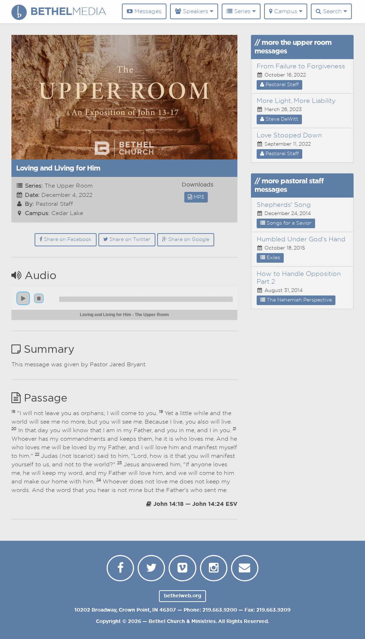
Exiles (272, 257)
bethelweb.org (182, 595)
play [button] (23, 298)
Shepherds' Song (284, 205)
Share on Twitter (129, 239)
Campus (285, 11)
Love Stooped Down (289, 135)
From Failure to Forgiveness (301, 66)
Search (332, 11)
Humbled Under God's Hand (301, 239)
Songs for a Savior (288, 223)
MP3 (198, 197)
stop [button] (39, 298)
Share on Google (188, 239)
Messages (147, 11)
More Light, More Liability (296, 101)
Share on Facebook (67, 239)
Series (242, 11)
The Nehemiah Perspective (298, 300)
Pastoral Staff (281, 84)
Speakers (195, 11)
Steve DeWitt (281, 119)
